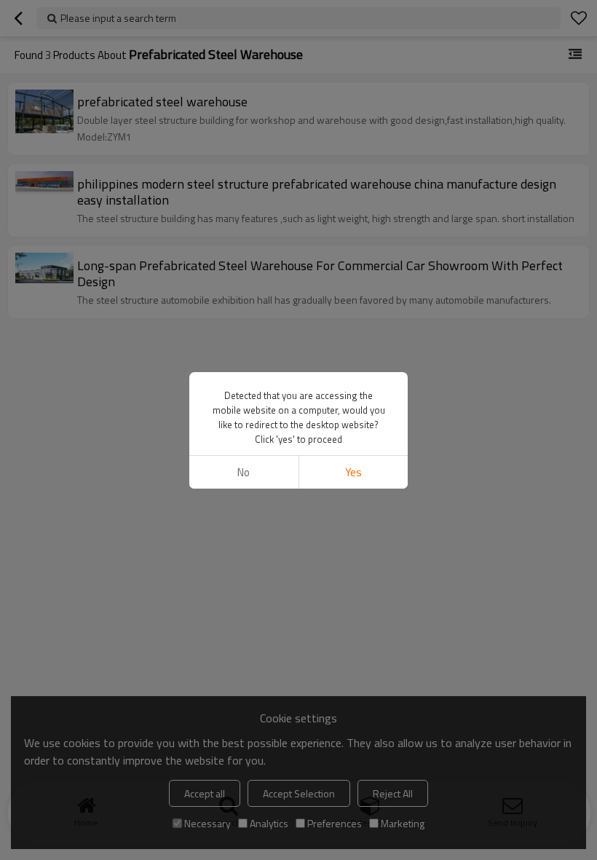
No (243, 472)
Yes (353, 472)
